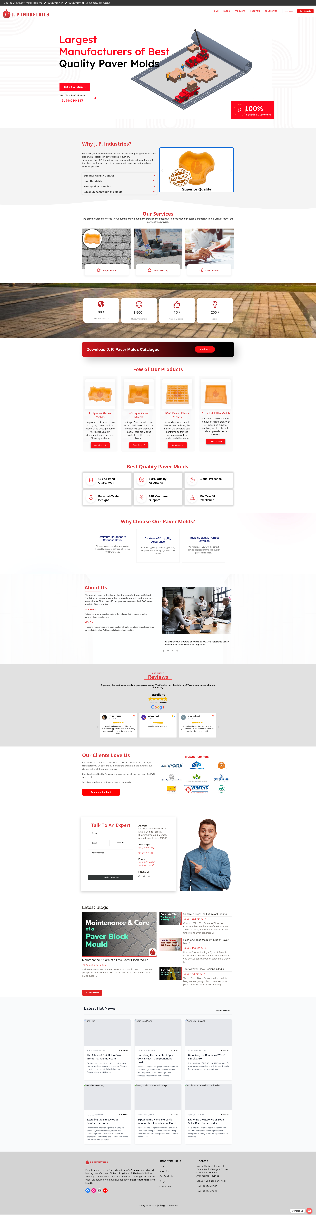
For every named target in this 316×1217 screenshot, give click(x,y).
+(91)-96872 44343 (207, 1185)
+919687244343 (146, 847)
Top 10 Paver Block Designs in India (203, 969)
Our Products (166, 1176)
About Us (164, 1171)
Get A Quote (305, 11)
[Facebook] (139, 876)
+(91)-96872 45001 (207, 1191)
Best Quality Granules (97, 186)
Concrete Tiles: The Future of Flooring (205, 914)
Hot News (123, 1050)
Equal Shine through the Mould (103, 191)
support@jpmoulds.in (99, 2)
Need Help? (288, 11)
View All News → (224, 1011)
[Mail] (99, 1190)
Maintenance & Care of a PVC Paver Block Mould (115, 960)
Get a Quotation (73, 87)
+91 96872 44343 (146, 862)
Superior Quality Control (99, 175)
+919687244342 (146, 852)
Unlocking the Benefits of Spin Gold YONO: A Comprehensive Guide (155, 1059)
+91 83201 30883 (146, 865)
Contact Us (165, 1186)
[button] (119, 175)
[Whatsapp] (149, 876)
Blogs (162, 1181)
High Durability (93, 181)
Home (163, 1166)
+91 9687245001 (76, 2)
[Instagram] (93, 1190)
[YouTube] (105, 1190)
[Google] (144, 876)
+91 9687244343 (55, 2)
